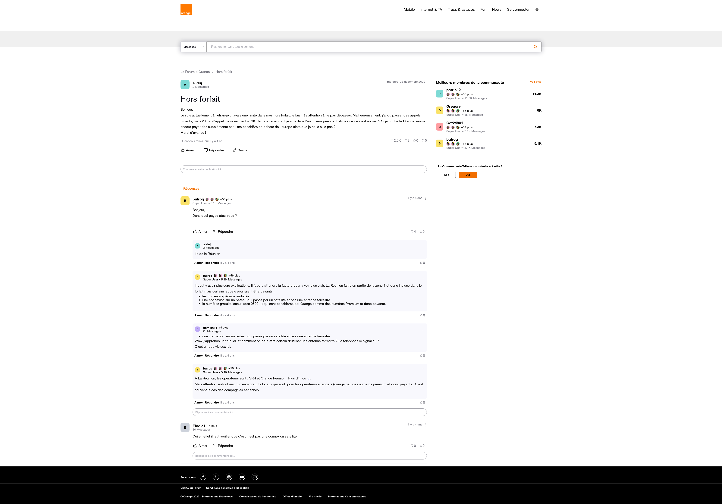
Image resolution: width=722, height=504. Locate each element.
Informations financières (217, 496)
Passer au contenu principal (20, 3)
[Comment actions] (425, 198)
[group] (396, 140)
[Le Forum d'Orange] (186, 9)
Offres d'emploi (293, 496)
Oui (468, 174)
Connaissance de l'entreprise (257, 496)
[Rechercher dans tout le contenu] (535, 46)
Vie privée (315, 496)
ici (308, 378)
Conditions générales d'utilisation (227, 488)
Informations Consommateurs (347, 496)
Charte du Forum (190, 488)
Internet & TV (431, 9)
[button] (198, 262)
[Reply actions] (423, 246)
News (496, 9)
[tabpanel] (303, 328)
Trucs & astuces (461, 9)
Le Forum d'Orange (195, 71)
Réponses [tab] (191, 188)
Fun (483, 9)
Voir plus (536, 81)
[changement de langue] (537, 9)
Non (446, 174)
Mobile (409, 9)
